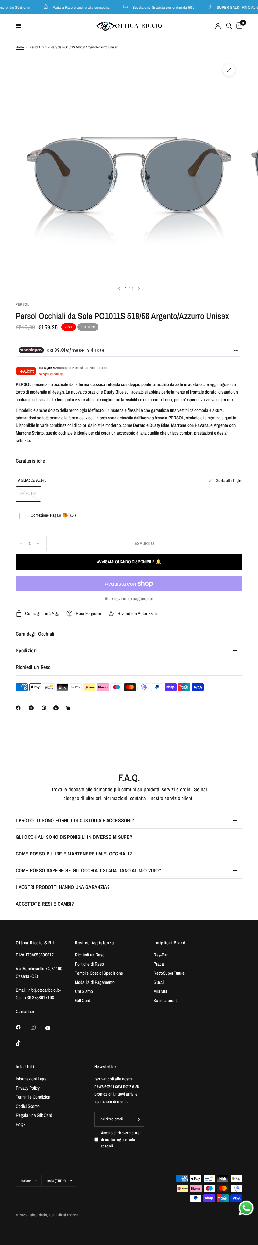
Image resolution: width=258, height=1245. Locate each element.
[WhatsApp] (57, 708)
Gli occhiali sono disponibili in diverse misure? (74, 836)
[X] (32, 708)
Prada (159, 964)
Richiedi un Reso (33, 667)
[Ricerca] (229, 26)
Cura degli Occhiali (35, 633)
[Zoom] (229, 70)
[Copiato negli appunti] (69, 708)
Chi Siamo (84, 991)
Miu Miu (160, 991)
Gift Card (82, 1000)
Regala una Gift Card (34, 1115)
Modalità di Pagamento (95, 982)
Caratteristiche (30, 460)
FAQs (20, 1124)
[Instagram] (37, 1027)
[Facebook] (19, 708)
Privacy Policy (28, 1088)
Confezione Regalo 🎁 (53, 515)
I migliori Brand (170, 942)
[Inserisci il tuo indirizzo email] (138, 1119)
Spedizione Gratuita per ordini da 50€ (159, 7)
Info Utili (25, 1066)
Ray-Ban (161, 954)
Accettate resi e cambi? (45, 903)
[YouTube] (52, 1028)
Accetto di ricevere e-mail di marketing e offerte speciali (121, 1139)
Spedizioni (27, 650)
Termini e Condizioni (33, 1097)
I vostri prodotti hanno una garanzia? (63, 886)
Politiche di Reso (89, 964)
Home (20, 47)
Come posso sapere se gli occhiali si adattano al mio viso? (88, 870)
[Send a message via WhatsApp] (246, 1208)
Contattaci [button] (25, 1011)
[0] (238, 26)
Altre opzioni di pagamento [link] (129, 598)
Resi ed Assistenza (94, 942)
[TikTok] (23, 1043)
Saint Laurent (165, 1000)
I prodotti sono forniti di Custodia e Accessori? (75, 820)
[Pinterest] (45, 708)
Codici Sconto (28, 1106)
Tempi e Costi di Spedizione (99, 973)
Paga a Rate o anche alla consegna (76, 7)
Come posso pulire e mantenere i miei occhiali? (74, 853)
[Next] (139, 288)
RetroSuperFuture (169, 973)
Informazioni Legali (32, 1078)
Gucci (159, 982)
